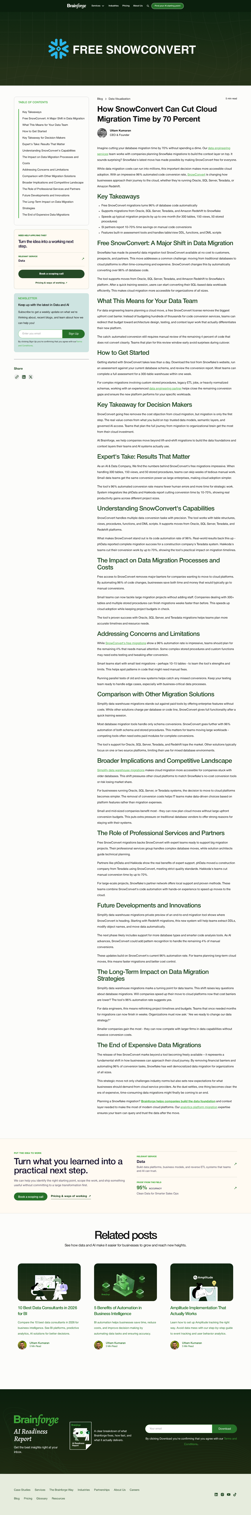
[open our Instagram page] (222, 1494)
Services (40, 1490)
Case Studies (22, 1490)
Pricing (126, 6)
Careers (134, 1490)
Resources (58, 1498)
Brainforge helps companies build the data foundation (178, 1101)
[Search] (148, 6)
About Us (138, 6)
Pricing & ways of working (51, 283)
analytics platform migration (198, 1107)
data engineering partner (165, 388)
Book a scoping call (51, 274)
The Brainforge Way (61, 1490)
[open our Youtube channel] (229, 1494)
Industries (114, 6)
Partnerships (102, 1490)
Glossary (42, 1498)
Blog (17, 1498)
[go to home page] (76, 5)
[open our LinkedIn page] (216, 1494)
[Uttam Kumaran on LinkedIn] (102, 133)
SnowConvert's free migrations (125, 643)
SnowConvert (196, 175)
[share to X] (30, 377)
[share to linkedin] (23, 377)
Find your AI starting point (167, 6)
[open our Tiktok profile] (235, 1494)
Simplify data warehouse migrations (120, 770)
